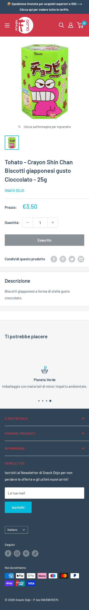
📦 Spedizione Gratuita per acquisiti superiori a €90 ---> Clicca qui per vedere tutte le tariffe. (44, 6)
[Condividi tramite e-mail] (81, 258)
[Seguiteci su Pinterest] (26, 553)
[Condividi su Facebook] (54, 258)
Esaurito (44, 240)
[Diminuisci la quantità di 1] (28, 223)
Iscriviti (18, 507)
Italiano (12, 530)
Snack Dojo (14, 191)
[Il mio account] (70, 25)
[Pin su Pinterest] (63, 258)
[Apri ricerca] (61, 25)
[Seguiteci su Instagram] (17, 553)
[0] (80, 25)
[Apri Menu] (7, 25)
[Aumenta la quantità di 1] (53, 223)
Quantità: (12, 222)
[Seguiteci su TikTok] (35, 553)
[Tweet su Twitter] (72, 258)
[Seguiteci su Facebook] (8, 553)
